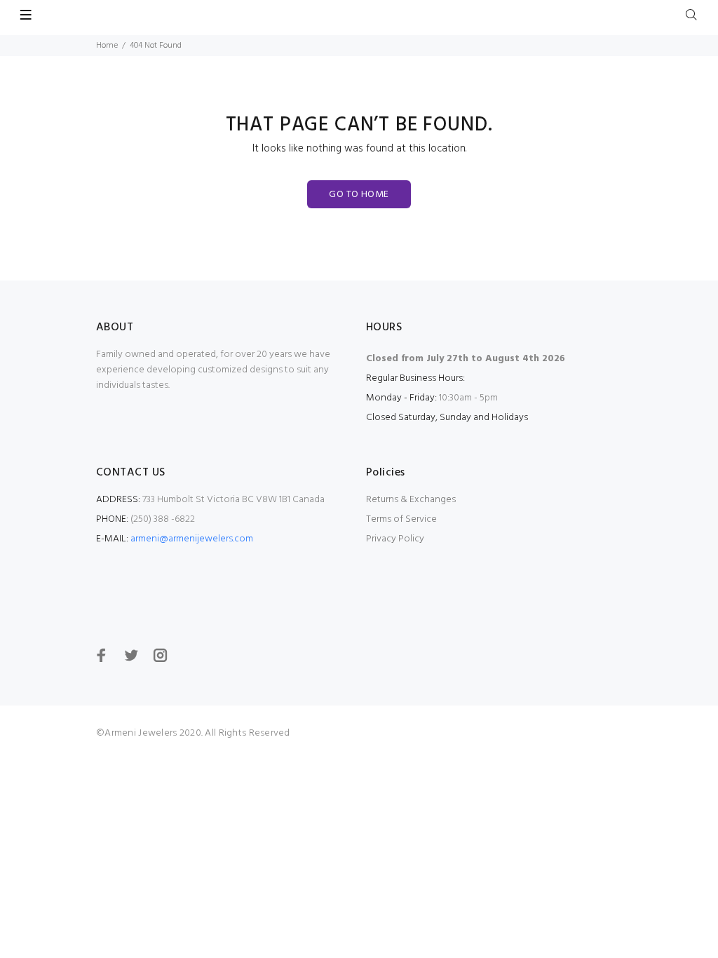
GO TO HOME (358, 195)
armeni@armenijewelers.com (191, 539)
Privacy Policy (395, 539)
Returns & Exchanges (411, 500)
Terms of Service (401, 519)
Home (107, 46)
